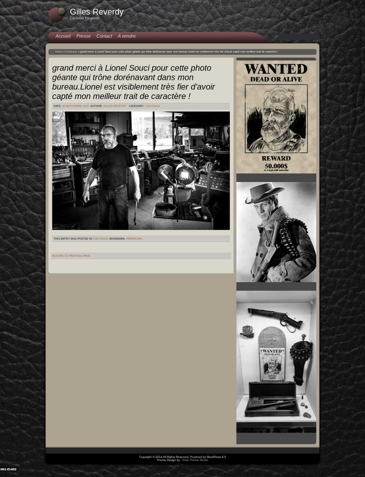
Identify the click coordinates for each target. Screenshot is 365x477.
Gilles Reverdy (115, 106)
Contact (104, 36)
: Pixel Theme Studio (194, 460)
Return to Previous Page (71, 255)
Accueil (63, 36)
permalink (134, 238)
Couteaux (71, 51)
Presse (83, 36)
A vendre (127, 36)
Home (58, 51)
